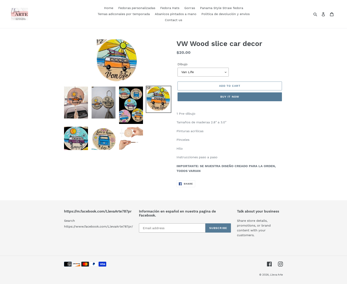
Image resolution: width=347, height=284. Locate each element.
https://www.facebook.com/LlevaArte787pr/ (98, 226)
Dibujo (183, 64)
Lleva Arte (276, 274)
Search (69, 221)
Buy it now (229, 96)
